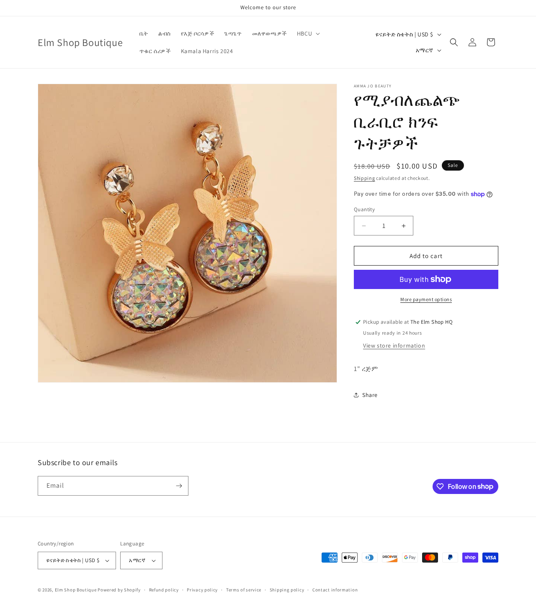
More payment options (426, 299)
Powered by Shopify (119, 590)
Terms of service (243, 590)
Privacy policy (202, 590)
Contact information (335, 590)
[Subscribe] (179, 486)
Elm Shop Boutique (76, 590)
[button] (307, 33)
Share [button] (370, 395)
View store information (394, 345)
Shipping (364, 178)
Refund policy (164, 590)
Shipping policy (287, 590)
